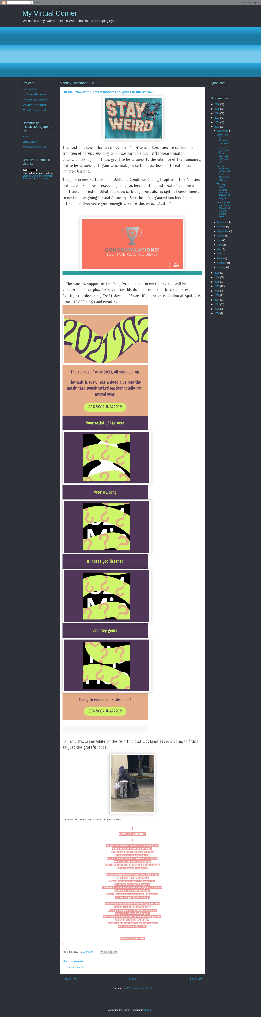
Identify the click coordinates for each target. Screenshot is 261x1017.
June (220, 244)
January (221, 267)
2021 (217, 127)
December (223, 130)
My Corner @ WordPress (35, 99)
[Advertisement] (128, 52)
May (219, 249)
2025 (217, 109)
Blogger (148, 1010)
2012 (217, 309)
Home (133, 979)
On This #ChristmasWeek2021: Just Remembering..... (223, 173)
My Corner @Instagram (35, 94)
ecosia (26, 136)
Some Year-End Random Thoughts (222, 138)
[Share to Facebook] (112, 952)
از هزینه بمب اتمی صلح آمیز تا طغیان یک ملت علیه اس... (222, 154)
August (221, 235)
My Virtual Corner (49, 13)
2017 (217, 286)
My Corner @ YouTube (34, 104)
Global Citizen (30, 141)
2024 (217, 113)
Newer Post (69, 979)
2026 (217, 104)
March (220, 258)
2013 (217, 304)
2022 (217, 122)
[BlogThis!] (105, 952)
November (223, 222)
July (219, 240)
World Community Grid (34, 110)
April (220, 253)
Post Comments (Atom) (139, 988)
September (223, 231)
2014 (217, 300)
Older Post (195, 979)
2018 (217, 282)
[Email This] (102, 952)
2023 (217, 117)
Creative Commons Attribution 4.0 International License (38, 177)
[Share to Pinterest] (115, 952)
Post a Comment (75, 967)
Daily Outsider (30, 89)
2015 (217, 295)
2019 (217, 277)
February (222, 262)
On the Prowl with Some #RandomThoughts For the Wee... (223, 209)
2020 (217, 272)
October (221, 226)
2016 (217, 291)
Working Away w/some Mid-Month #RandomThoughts (223, 191)
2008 (217, 313)
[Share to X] (109, 952)
